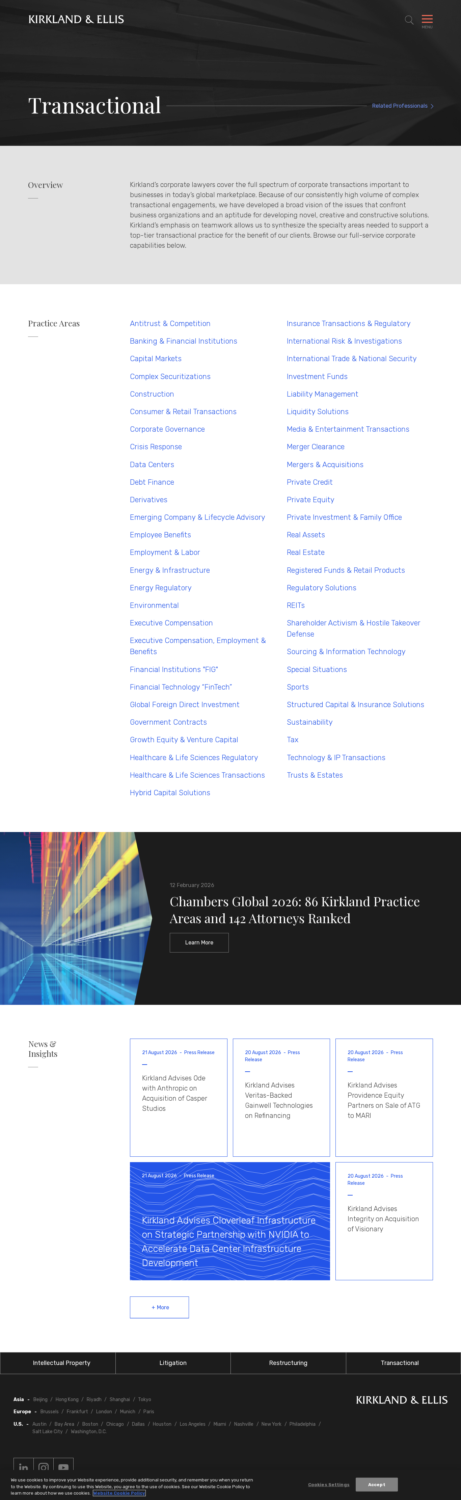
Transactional (400, 1363)
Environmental (154, 605)
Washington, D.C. (89, 1432)
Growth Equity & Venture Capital (184, 739)
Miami (220, 1424)
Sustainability (310, 722)
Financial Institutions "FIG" (174, 669)
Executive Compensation (171, 622)
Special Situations (317, 669)
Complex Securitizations (170, 376)
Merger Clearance (316, 446)
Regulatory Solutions (321, 587)
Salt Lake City (47, 1432)
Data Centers (152, 464)
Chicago (115, 1424)
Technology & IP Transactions (336, 757)
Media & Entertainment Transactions (348, 429)
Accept (376, 1484)
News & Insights (42, 1049)
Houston (162, 1424)
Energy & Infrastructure (170, 570)
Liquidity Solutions (318, 411)
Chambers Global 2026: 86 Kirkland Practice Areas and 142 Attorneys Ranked (295, 909)
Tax (292, 739)
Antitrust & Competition (170, 323)
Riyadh (94, 1399)
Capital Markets (156, 358)
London (104, 1412)
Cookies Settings (329, 1484)
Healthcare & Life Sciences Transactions (197, 775)
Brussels (49, 1412)
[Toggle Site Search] (409, 20)
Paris (148, 1412)
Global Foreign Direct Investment (185, 704)
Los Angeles (193, 1424)
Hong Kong (67, 1399)
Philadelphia (303, 1424)
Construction (152, 394)
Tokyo (144, 1399)
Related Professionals (400, 106)
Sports (298, 687)
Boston (90, 1424)
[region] (230, 1485)
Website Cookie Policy (119, 1493)
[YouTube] (63, 1468)
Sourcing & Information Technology (346, 651)
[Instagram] (43, 1468)
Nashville (243, 1424)
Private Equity (310, 499)
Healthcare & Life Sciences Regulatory (194, 757)
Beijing (40, 1399)
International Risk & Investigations (344, 341)
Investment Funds (317, 376)
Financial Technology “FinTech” (181, 687)
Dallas (138, 1424)
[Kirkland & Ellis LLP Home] (402, 1401)
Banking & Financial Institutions (183, 341)
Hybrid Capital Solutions (170, 792)
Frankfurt (77, 1412)
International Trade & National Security (352, 358)
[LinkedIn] (23, 1468)
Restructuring (288, 1363)
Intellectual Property (61, 1363)
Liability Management (322, 394)
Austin (39, 1424)
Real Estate (306, 552)
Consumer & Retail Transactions (183, 411)
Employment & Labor (165, 552)
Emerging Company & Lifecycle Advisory (197, 517)
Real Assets (306, 534)
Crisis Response (156, 446)
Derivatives (148, 499)
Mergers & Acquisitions (325, 464)
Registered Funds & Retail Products (346, 570)
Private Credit (310, 482)
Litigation (173, 1363)
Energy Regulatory (161, 587)
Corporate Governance (167, 429)
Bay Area (64, 1424)
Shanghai (120, 1399)
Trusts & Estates (315, 775)
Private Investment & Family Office (344, 517)
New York (271, 1424)
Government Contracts (168, 722)
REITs (296, 605)
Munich (127, 1412)
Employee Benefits (160, 534)
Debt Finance (152, 482)
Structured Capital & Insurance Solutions (355, 704)
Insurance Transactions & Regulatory (349, 323)
